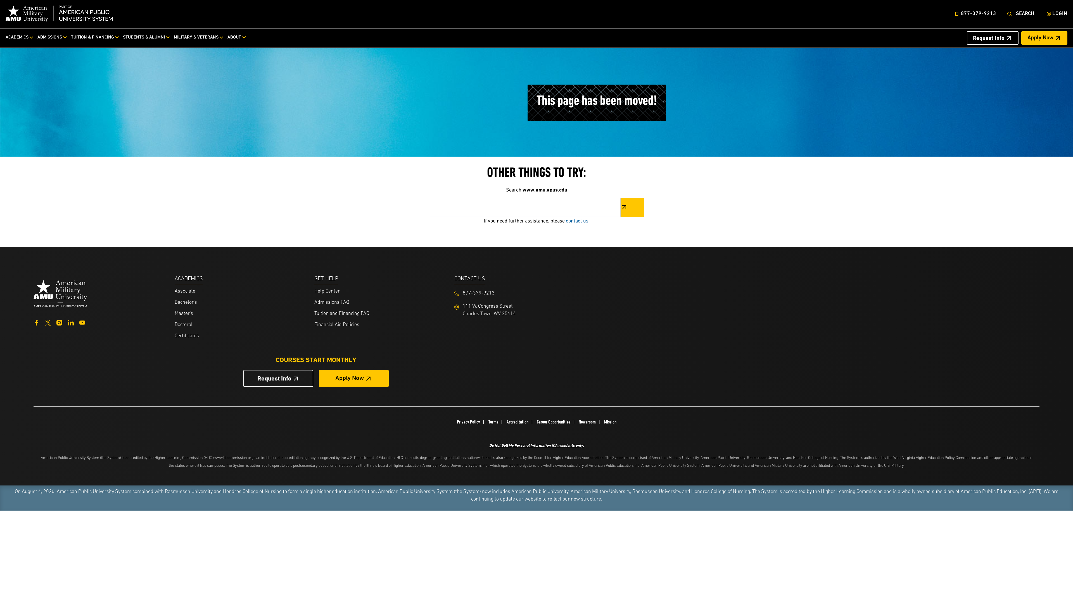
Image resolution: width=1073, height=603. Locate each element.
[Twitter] (48, 322)
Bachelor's (186, 302)
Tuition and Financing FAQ (341, 313)
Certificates (187, 336)
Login (1059, 13)
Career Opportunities (553, 422)
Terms (493, 422)
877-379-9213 (978, 13)
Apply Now (1040, 38)
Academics (17, 37)
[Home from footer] (60, 293)
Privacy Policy (468, 422)
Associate (185, 291)
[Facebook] (36, 322)
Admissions (49, 37)
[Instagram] (59, 322)
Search (1025, 13)
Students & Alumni (144, 37)
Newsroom (587, 422)
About (234, 37)
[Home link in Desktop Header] (59, 14)
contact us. (578, 221)
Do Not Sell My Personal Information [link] (536, 445)
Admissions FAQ (331, 302)
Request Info (989, 38)
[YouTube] (82, 322)
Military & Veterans (196, 37)
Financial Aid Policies (336, 324)
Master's (184, 313)
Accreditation (517, 422)
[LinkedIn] (71, 322)
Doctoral (184, 324)
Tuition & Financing (92, 37)
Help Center (327, 291)
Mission (610, 422)
